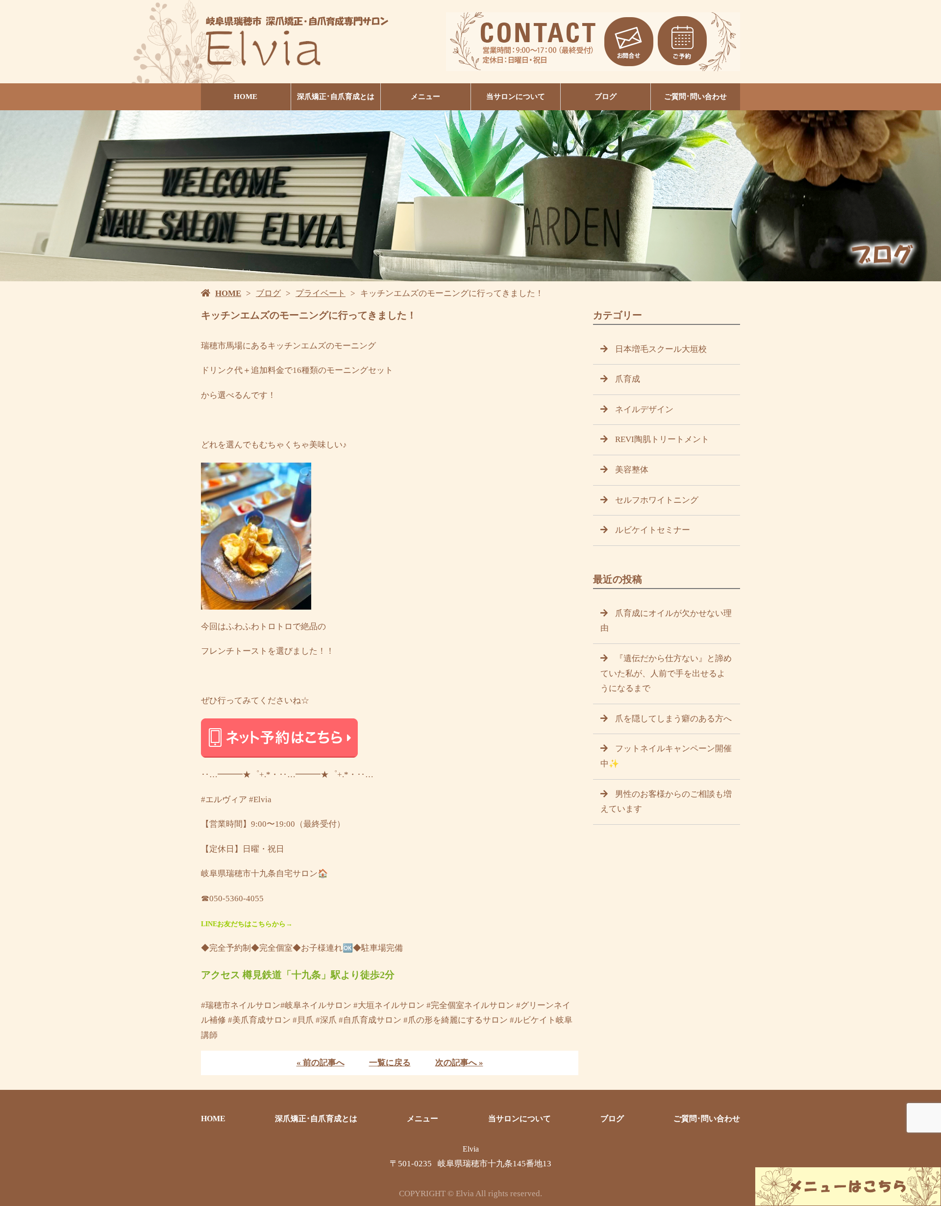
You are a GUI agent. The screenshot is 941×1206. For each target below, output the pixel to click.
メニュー (425, 96)
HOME (245, 96)
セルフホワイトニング (656, 500)
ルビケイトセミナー (652, 530)
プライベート (321, 293)
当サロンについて (515, 96)
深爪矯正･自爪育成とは (335, 96)
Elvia (471, 1149)
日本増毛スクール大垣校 (661, 349)
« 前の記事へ (321, 1062)
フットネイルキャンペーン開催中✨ (666, 756)
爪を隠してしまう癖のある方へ (673, 718)
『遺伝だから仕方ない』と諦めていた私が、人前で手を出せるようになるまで (666, 673)
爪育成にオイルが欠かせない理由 (666, 621)
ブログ (605, 96)
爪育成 (627, 379)
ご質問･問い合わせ (695, 96)
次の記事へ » (459, 1062)
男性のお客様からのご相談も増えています (666, 801)
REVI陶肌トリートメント (662, 439)
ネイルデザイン (644, 409)
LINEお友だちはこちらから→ (247, 924)
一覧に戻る (390, 1062)
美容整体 (631, 469)
